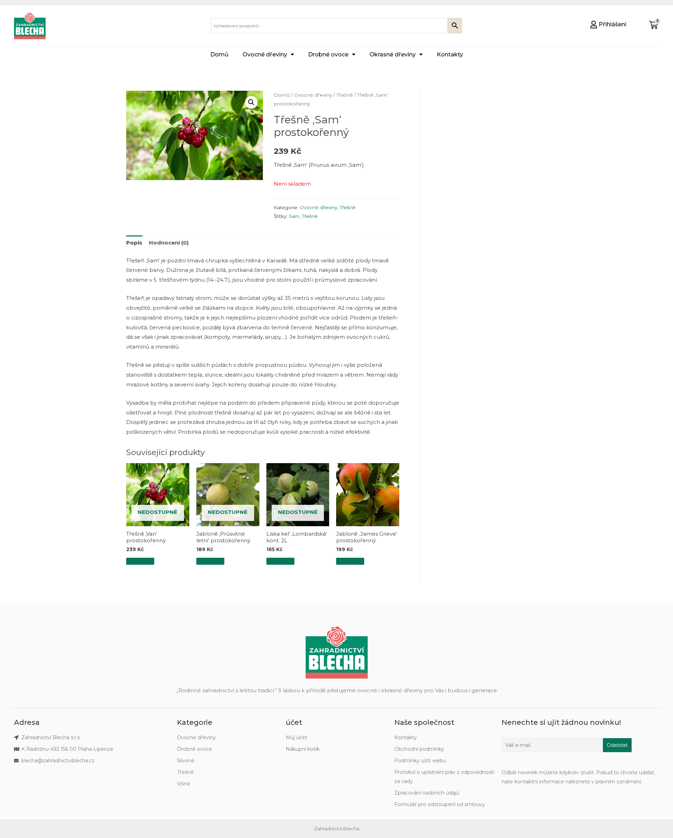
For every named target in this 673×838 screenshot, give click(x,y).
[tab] (134, 242)
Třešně (344, 95)
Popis (134, 242)
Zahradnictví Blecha (336, 828)
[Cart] (653, 25)
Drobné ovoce (328, 54)
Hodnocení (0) (169, 242)
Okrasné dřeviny (392, 54)
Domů (219, 54)
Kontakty (450, 54)
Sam (294, 216)
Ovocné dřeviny (265, 54)
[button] (608, 24)
